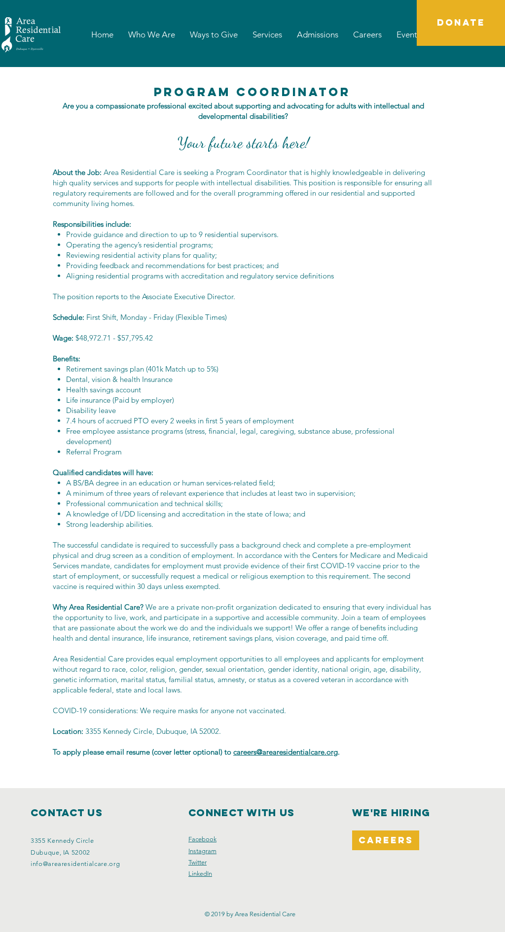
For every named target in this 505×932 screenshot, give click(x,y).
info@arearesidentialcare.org (75, 863)
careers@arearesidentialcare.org (285, 752)
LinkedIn (200, 873)
